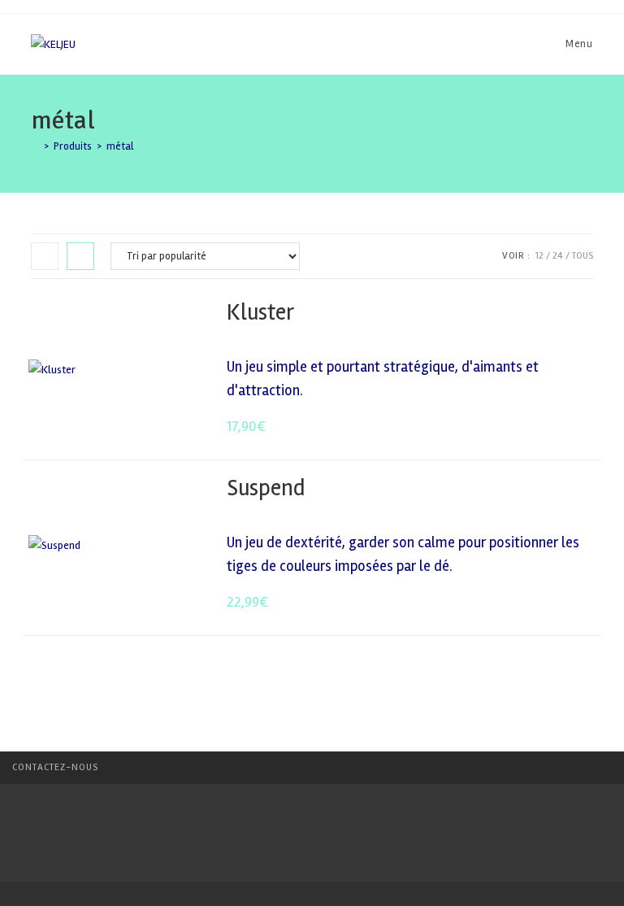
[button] (541, 313)
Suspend (266, 488)
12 (539, 256)
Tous (582, 256)
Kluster (260, 312)
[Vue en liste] (80, 256)
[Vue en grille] (44, 256)
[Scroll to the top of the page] (603, 767)
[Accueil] (35, 146)
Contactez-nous (55, 767)
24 (557, 256)
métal (119, 146)
